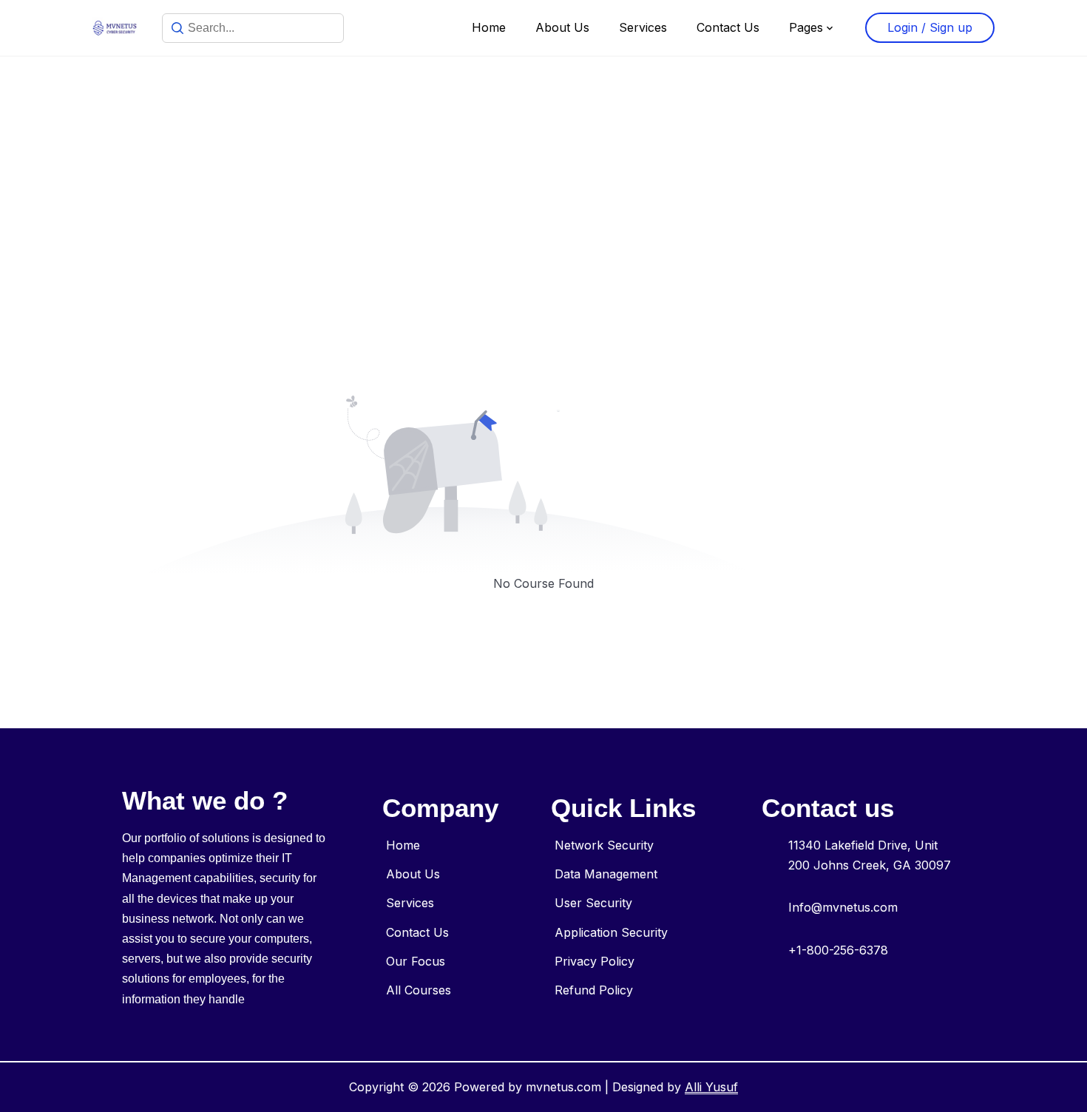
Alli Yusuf (711, 1086)
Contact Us (728, 27)
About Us (562, 27)
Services (643, 27)
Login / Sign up (929, 27)
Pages (806, 27)
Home (489, 27)
